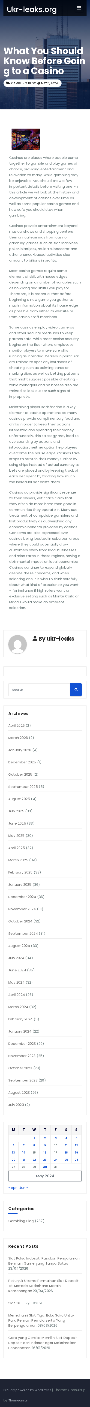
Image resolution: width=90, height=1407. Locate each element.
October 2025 (20, 774)
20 (13, 1160)
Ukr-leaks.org (32, 9)
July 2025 (16, 811)
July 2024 (16, 957)
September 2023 (23, 1080)
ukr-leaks (60, 638)
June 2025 (17, 823)
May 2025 (16, 835)
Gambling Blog (23, 83)
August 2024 (19, 945)
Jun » (23, 1187)
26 (76, 1160)
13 (13, 1152)
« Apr (12, 1187)
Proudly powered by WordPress (27, 1390)
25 (66, 1160)
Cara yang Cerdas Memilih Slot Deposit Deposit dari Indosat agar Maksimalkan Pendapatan (42, 1342)
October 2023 (20, 1068)
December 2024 (22, 896)
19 (76, 1152)
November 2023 (22, 1055)
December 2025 (22, 762)
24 (56, 1160)
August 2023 (19, 1092)
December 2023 (22, 1043)
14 (23, 1152)
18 (66, 1152)
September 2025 (23, 786)
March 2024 (18, 1006)
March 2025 (18, 860)
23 (45, 1160)
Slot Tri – (16, 1303)
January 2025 (19, 884)
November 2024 (22, 909)
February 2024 (20, 1019)
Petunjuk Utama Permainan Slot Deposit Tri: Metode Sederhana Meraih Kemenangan (43, 1285)
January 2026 (19, 749)
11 (66, 1145)
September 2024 (23, 933)
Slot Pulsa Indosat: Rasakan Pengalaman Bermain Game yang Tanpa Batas (44, 1261)
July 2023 (16, 1104)
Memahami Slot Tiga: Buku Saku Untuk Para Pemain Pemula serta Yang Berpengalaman (41, 1320)
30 (45, 1167)
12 (76, 1145)
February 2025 (20, 872)
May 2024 (16, 982)
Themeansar (18, 1400)
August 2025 (19, 798)
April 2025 (16, 847)
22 (34, 1160)
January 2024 (19, 1031)
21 (23, 1160)
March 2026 (18, 737)
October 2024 (20, 921)
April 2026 (16, 725)
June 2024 (17, 970)
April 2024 (16, 994)
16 (44, 1152)
